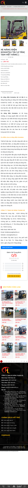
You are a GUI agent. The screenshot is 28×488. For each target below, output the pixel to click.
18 (24, 361)
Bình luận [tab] (16, 92)
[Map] (14, 486)
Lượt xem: (3, 59)
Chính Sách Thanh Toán (10, 425)
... (19, 361)
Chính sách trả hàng (9, 423)
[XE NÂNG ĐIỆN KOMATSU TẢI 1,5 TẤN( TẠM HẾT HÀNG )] (6, 43)
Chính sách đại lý (8, 420)
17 (21, 361)
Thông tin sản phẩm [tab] (7, 92)
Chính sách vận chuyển (9, 428)
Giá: (1, 61)
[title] (3, 486)
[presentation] (2, 43)
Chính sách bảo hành (9, 430)
